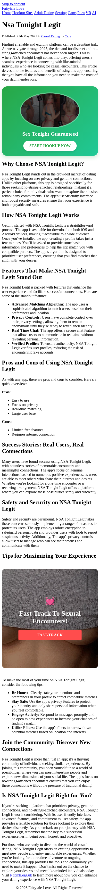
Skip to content (13, 4)
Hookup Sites (22, 13)
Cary (68, 36)
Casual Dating (50, 36)
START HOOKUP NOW (50, 146)
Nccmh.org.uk (21, 875)
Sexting (61, 13)
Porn (81, 13)
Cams (72, 13)
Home (6, 13)
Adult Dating (44, 13)
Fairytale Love (13, 8)
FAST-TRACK (50, 635)
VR (88, 13)
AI (94, 13)
